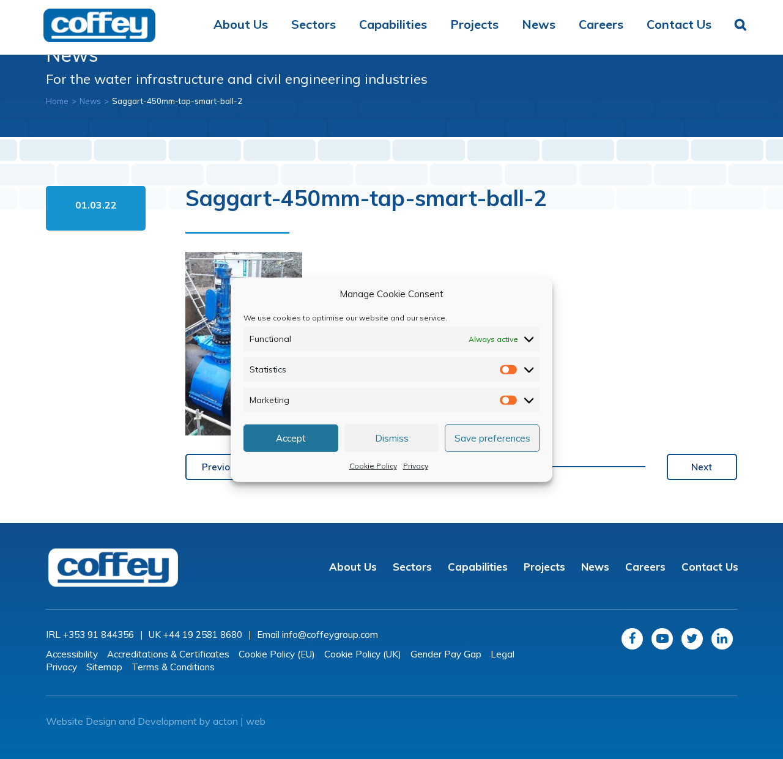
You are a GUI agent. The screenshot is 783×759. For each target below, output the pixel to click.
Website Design (81, 721)
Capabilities (393, 24)
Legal (502, 654)
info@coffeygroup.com (330, 634)
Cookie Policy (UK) (362, 654)
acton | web (239, 721)
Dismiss (392, 437)
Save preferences (492, 437)
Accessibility (72, 654)
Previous (221, 467)
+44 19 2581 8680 (202, 634)
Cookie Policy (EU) (277, 654)
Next (701, 467)
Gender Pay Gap (445, 654)
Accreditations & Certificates (168, 654)
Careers (601, 24)
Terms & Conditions (173, 667)
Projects (474, 24)
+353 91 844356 (98, 634)
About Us (240, 24)
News (538, 24)
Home (57, 101)
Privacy (415, 465)
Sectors (313, 24)
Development (167, 721)
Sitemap (104, 667)
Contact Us (679, 24)
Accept (291, 437)
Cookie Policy (373, 465)
